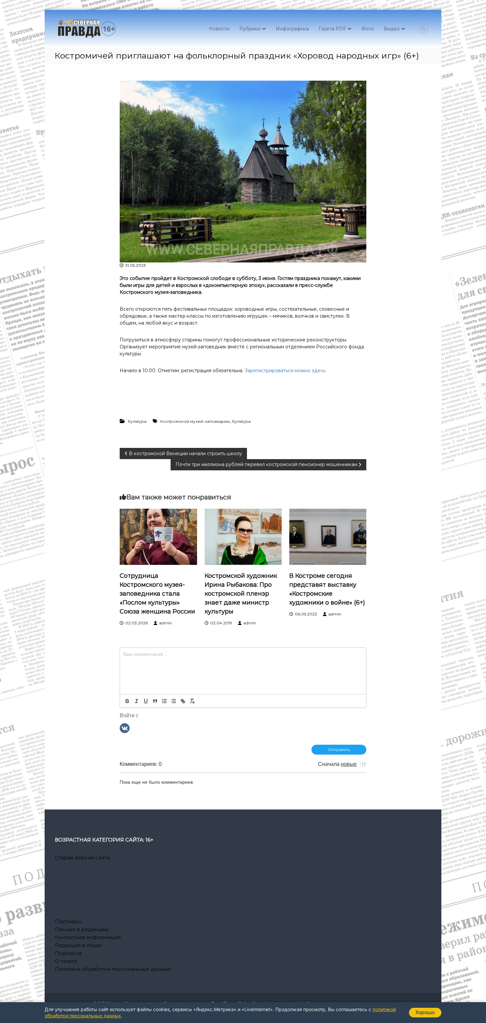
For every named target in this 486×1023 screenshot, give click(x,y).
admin (165, 622)
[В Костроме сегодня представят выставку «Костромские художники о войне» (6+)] (327, 536)
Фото (367, 29)
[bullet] (173, 701)
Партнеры (68, 921)
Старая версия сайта (82, 857)
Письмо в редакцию (82, 929)
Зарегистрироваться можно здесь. (285, 371)
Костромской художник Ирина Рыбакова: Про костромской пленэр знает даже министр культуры (241, 593)
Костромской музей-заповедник (195, 421)
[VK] (125, 727)
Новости (219, 29)
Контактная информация (88, 937)
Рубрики (250, 29)
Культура (137, 421)
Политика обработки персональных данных (113, 969)
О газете (66, 961)
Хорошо (425, 1012)
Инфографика (292, 29)
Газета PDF (332, 29)
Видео (392, 29)
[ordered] (164, 701)
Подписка (68, 953)
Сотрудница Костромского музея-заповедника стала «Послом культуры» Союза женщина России (157, 593)
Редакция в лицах (78, 945)
